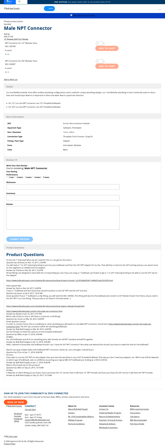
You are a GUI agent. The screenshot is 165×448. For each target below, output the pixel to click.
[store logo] (13, 8)
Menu (51, 8)
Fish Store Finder (137, 424)
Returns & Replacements (109, 416)
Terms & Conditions (76, 424)
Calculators (135, 416)
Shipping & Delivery (107, 424)
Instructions (135, 413)
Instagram (18, 418)
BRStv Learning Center (139, 409)
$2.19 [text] (7, 72)
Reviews (11, 160)
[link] (154, 8)
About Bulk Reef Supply (78, 409)
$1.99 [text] (7, 54)
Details (9, 86)
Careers (71, 413)
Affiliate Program (75, 420)
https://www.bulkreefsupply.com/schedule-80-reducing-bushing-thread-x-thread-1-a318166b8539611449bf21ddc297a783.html (59, 280)
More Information (15, 116)
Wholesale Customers (108, 427)
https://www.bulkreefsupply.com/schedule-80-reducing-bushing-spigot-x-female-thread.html (45, 306)
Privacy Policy (9, 444)
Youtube (17, 416)
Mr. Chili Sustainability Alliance (81, 416)
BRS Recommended (138, 420)
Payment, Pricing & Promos (110, 420)
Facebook (18, 413)
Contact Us (103, 409)
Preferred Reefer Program (110, 413)
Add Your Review (21, 39)
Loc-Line (7, 24)
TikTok (16, 421)
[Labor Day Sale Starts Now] (82, 15)
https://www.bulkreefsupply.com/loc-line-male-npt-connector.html (34, 311)
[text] (82, 36)
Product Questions (15, 247)
